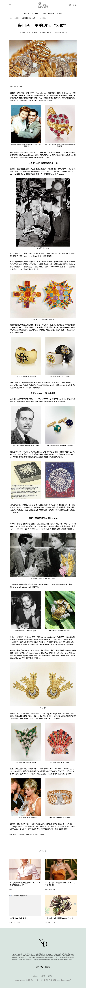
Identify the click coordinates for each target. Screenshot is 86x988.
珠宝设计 (22, 834)
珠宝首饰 (35, 834)
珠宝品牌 (15, 834)
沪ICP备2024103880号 (64, 980)
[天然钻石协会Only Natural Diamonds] (43, 5)
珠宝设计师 (29, 834)
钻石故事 (42, 834)
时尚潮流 (51, 13)
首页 (10, 18)
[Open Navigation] (14, 5)
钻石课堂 (59, 13)
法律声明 (43, 976)
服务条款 (35, 976)
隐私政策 (50, 976)
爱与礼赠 (43, 13)
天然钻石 (26, 13)
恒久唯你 (35, 13)
